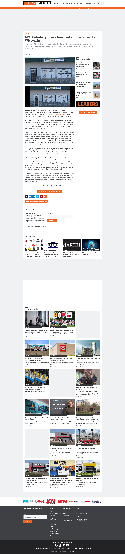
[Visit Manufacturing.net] (85, 501)
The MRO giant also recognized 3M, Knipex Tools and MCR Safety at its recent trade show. (87, 454)
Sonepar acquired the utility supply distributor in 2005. (37, 363)
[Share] (30, 196)
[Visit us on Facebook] (56, 545)
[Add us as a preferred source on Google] (45, 196)
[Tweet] (37, 196)
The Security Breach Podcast (89, 254)
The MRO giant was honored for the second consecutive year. (36, 483)
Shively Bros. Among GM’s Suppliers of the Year (88, 359)
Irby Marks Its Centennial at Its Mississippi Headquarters (83, 84)
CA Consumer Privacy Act (79, 548)
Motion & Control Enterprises (56, 114)
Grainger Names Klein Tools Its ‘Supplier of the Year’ (85, 449)
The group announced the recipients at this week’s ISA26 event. (36, 422)
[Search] (98, 3)
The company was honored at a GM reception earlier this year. (87, 363)
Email (24, 514)
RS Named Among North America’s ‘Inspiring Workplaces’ (83, 94)
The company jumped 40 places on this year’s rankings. (62, 363)
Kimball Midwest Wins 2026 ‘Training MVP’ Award (87, 479)
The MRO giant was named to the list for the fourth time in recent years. (61, 453)
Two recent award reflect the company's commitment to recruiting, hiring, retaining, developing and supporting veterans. (87, 393)
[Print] (26, 196)
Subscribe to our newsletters (49, 191)
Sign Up (27, 521)
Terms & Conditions (66, 548)
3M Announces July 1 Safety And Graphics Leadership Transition (32, 254)
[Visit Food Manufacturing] (40, 501)
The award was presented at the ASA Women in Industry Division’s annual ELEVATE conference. (62, 423)
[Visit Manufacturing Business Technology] (97, 501)
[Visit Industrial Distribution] (74, 501)
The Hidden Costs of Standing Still (82, 65)
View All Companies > (88, 112)
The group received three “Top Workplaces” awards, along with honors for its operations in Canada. (61, 334)
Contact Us (42, 548)
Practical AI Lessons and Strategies (36, 330)
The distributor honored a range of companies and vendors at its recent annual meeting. (88, 422)
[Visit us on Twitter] (63, 545)
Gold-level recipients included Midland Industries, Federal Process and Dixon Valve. (36, 392)
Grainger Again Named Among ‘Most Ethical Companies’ (36, 479)
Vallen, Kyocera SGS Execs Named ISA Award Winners (37, 418)
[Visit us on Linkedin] (60, 545)
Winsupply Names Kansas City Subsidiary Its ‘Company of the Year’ (87, 418)
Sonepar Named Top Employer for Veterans (86, 388)
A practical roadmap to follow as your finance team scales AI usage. (36, 333)
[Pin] (41, 196)
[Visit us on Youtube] (67, 545)
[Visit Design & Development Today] (28, 501)
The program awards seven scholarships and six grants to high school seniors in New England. (62, 484)
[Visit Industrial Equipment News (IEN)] (50, 501)
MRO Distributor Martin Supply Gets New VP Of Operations (71, 254)
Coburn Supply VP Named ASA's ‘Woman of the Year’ (60, 418)
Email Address (51, 213)
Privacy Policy (56, 548)
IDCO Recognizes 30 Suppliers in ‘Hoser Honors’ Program (35, 388)
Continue (51, 220)
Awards (27, 33)
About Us (35, 548)
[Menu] (102, 3)
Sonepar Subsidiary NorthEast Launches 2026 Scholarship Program (61, 479)
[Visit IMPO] (62, 501)
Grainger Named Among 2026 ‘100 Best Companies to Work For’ (61, 449)
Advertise (48, 548)
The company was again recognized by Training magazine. (86, 483)
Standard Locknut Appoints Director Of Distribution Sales (51, 254)
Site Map (89, 548)
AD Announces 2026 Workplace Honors (82, 73)
